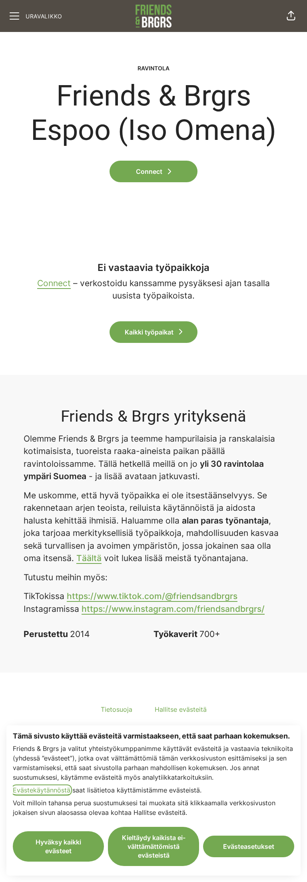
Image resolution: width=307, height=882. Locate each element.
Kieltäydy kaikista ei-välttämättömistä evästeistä (153, 846)
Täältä (89, 558)
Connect (54, 283)
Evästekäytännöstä (41, 790)
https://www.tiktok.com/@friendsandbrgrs (152, 596)
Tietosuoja (116, 709)
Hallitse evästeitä (181, 709)
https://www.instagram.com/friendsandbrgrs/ (173, 609)
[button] (291, 16)
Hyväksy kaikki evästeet (58, 846)
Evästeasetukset (248, 846)
